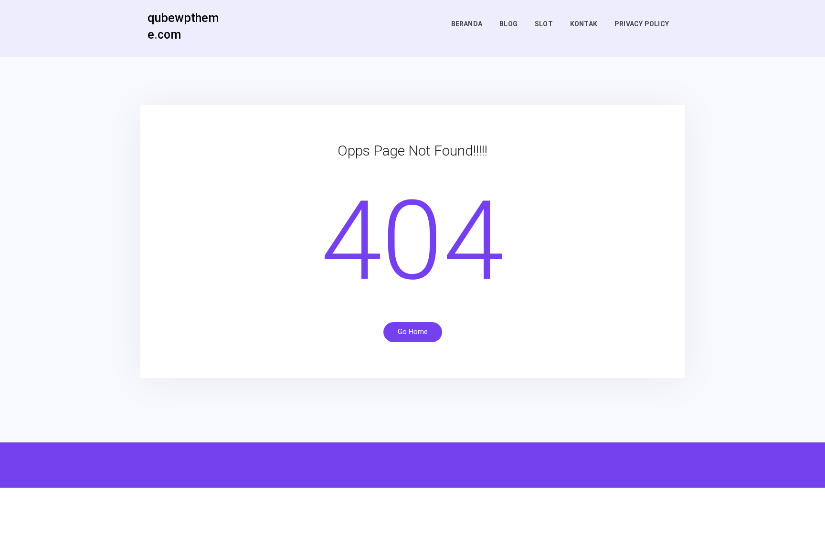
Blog (508, 24)
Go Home (413, 331)
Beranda (466, 24)
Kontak (583, 24)
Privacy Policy (641, 24)
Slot (544, 24)
